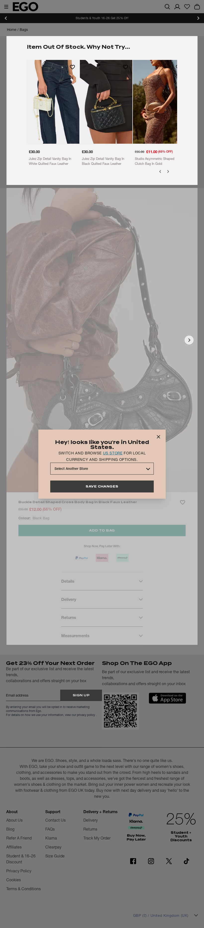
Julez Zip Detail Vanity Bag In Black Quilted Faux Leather (103, 161)
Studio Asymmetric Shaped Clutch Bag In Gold (154, 161)
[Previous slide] (6, 18)
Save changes (102, 486)
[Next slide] (198, 18)
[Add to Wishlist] (72, 67)
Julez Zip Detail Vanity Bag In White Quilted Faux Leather (50, 161)
